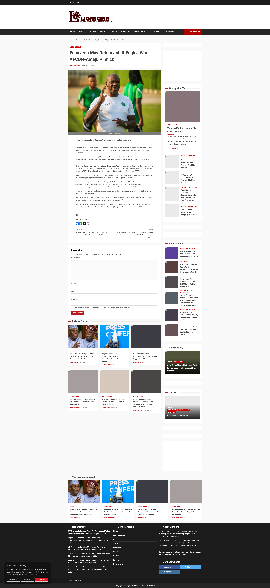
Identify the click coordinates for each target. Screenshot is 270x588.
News (81, 31)
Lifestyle (190, 206)
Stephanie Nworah (107, 364)
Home (72, 31)
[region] (27, 573)
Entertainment (140, 31)
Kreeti (142, 586)
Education (125, 31)
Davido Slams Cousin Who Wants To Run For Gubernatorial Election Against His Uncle (92, 232)
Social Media (190, 409)
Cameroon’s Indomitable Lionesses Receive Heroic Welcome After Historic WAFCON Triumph (146, 381)
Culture (156, 31)
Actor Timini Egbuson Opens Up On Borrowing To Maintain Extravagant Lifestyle (171, 267)
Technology (170, 31)
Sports (114, 31)
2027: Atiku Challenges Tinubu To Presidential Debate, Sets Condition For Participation (83, 336)
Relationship (184, 292)
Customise (13, 580)
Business (103, 31)
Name (74, 283)
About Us (77, 581)
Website (74, 300)
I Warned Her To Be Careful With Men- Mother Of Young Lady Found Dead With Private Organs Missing (134, 233)
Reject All (27, 580)
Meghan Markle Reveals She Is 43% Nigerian (182, 106)
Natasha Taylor (137, 362)
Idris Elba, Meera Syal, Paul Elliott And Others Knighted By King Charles (171, 330)
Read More (172, 148)
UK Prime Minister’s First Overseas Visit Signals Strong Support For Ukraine (146, 336)
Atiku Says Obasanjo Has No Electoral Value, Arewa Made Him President (114, 381)
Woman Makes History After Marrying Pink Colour (172, 210)
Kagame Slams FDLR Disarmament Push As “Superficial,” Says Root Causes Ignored (114, 336)
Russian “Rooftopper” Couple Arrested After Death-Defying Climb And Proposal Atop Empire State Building (171, 298)
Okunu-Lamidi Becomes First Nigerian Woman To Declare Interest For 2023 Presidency (172, 194)
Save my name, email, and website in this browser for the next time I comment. (103, 308)
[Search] (181, 32)
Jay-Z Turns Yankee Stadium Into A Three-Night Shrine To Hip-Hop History (171, 282)
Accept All (41, 580)
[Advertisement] (182, 66)
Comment (75, 258)
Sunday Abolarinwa (75, 65)
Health (116, 552)
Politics (93, 31)
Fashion (183, 206)
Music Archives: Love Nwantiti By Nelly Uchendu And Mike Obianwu (172, 161)
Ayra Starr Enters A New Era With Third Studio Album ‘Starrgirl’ (171, 253)
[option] (182, 363)
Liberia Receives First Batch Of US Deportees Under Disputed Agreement (83, 381)
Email (73, 291)
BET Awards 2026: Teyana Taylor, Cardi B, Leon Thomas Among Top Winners (171, 315)
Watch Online (194, 31)
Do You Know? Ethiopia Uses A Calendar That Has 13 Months (172, 177)
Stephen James (74, 362)
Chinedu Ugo (171, 134)
